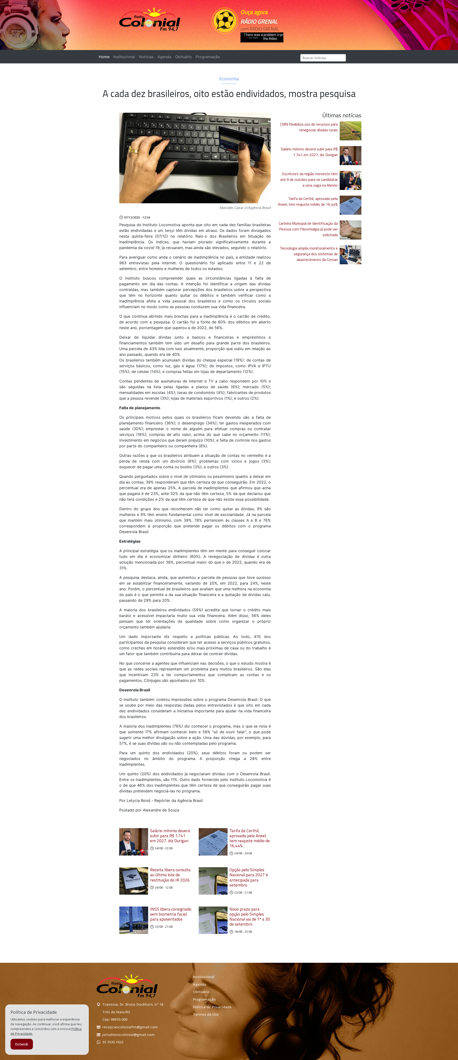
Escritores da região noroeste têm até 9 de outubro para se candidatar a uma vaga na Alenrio (309, 179)
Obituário (183, 56)
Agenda (164, 56)
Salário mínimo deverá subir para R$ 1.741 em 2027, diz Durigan (170, 835)
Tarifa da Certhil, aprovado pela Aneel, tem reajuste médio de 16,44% (249, 838)
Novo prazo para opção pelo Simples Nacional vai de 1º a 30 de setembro (249, 916)
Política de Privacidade (212, 1007)
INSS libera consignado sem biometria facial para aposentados (170, 914)
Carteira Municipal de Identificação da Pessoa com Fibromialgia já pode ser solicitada (308, 229)
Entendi (21, 1044)
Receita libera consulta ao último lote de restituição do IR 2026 (170, 874)
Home (105, 56)
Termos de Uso (206, 1014)
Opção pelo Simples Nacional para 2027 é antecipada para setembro (248, 877)
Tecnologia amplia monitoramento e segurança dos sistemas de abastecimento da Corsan (309, 253)
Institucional (124, 56)
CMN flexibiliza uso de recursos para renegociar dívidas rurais (309, 127)
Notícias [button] (146, 56)
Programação (208, 56)
